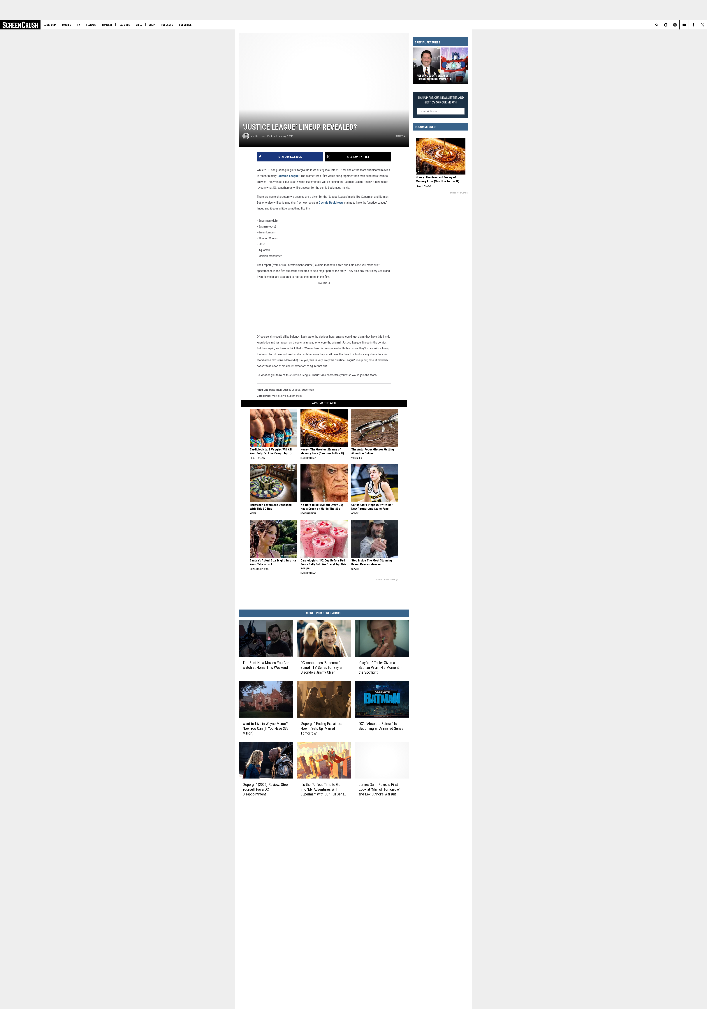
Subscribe (185, 24)
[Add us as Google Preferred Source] (665, 24)
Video (139, 24)
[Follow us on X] (702, 24)
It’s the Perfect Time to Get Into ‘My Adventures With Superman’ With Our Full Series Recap (323, 789)
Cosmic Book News (331, 202)
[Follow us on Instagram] (674, 24)
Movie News (279, 395)
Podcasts (167, 24)
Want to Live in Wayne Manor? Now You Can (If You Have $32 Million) (265, 728)
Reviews (91, 24)
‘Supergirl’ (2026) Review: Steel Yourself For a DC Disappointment (265, 789)
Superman (308, 389)
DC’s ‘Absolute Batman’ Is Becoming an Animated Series (381, 726)
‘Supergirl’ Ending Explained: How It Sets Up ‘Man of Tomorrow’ (321, 728)
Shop (152, 24)
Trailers (107, 24)
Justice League (288, 176)
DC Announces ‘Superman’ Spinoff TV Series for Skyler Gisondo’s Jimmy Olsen (321, 668)
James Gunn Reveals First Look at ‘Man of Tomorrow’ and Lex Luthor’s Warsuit (379, 789)
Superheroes (294, 395)
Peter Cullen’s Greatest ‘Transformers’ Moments (434, 77)
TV (78, 24)
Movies (66, 24)
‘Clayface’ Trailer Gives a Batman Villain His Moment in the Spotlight (380, 668)
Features (124, 24)
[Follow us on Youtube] (684, 24)
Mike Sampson (258, 136)
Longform (49, 24)
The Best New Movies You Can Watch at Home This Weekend (265, 665)
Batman (277, 389)
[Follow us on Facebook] (693, 24)
